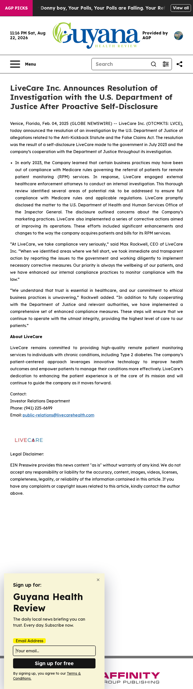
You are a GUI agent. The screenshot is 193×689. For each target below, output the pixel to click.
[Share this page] (179, 64)
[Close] (98, 579)
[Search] (154, 64)
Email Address (29, 640)
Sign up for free (54, 663)
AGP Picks (16, 8)
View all (181, 7)
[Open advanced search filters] (166, 64)
